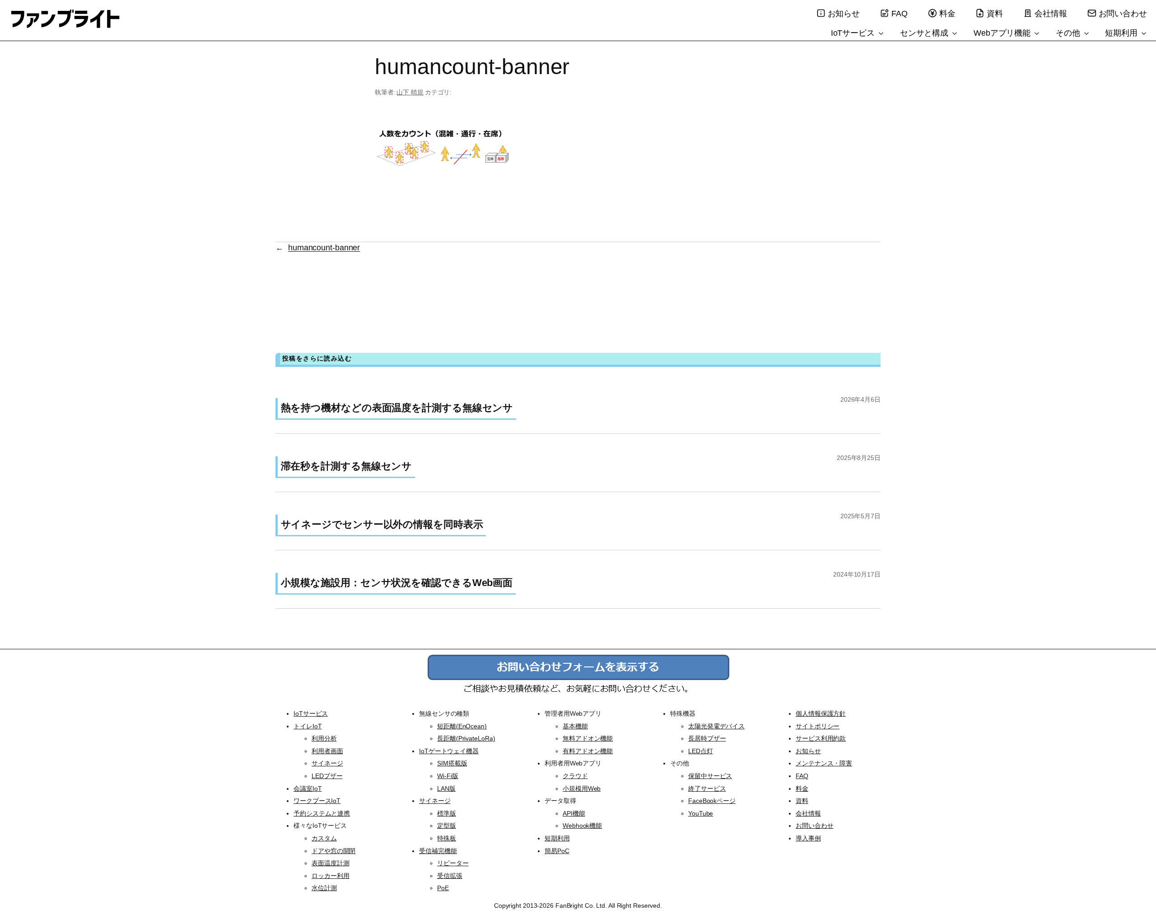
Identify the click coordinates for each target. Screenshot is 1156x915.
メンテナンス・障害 (824, 763)
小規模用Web (582, 788)
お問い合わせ (1123, 13)
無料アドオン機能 (588, 738)
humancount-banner (324, 247)
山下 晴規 (410, 92)
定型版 (446, 825)
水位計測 (324, 888)
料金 (947, 13)
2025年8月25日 (859, 457)
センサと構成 (925, 33)
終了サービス (707, 788)
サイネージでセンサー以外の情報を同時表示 (382, 524)
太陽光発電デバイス (716, 726)
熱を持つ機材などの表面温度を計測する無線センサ (397, 407)
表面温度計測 (330, 863)
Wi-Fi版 (447, 775)
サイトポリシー (817, 726)
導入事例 (808, 838)
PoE (443, 888)
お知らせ (844, 13)
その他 (1069, 33)
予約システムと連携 (322, 813)
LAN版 (446, 788)
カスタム (324, 838)
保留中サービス (710, 775)
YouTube (700, 813)
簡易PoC (557, 850)
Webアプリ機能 (1003, 33)
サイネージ (327, 763)
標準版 (446, 813)
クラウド (575, 775)
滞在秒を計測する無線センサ (346, 466)
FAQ (899, 13)
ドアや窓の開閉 (333, 850)
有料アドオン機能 (588, 751)
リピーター (453, 863)
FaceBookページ (712, 800)
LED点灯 (700, 751)
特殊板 (446, 838)
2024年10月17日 (857, 574)
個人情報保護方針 (821, 713)
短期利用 (1122, 33)
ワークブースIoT (317, 800)
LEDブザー (327, 775)
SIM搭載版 (452, 763)
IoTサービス (854, 33)
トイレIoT (308, 726)
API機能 (574, 813)
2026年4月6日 (860, 399)
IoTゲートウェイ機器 (449, 751)
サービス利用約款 (821, 738)
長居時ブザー (707, 738)
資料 (995, 13)
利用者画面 (327, 751)
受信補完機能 (438, 850)
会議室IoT (308, 788)
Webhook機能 (582, 825)
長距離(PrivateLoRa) (466, 738)
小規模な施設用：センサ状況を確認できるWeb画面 (397, 582)
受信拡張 (449, 875)
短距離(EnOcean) (462, 726)
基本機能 (575, 726)
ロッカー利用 (330, 875)
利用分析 (324, 738)
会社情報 (1051, 13)
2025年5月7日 (860, 516)
